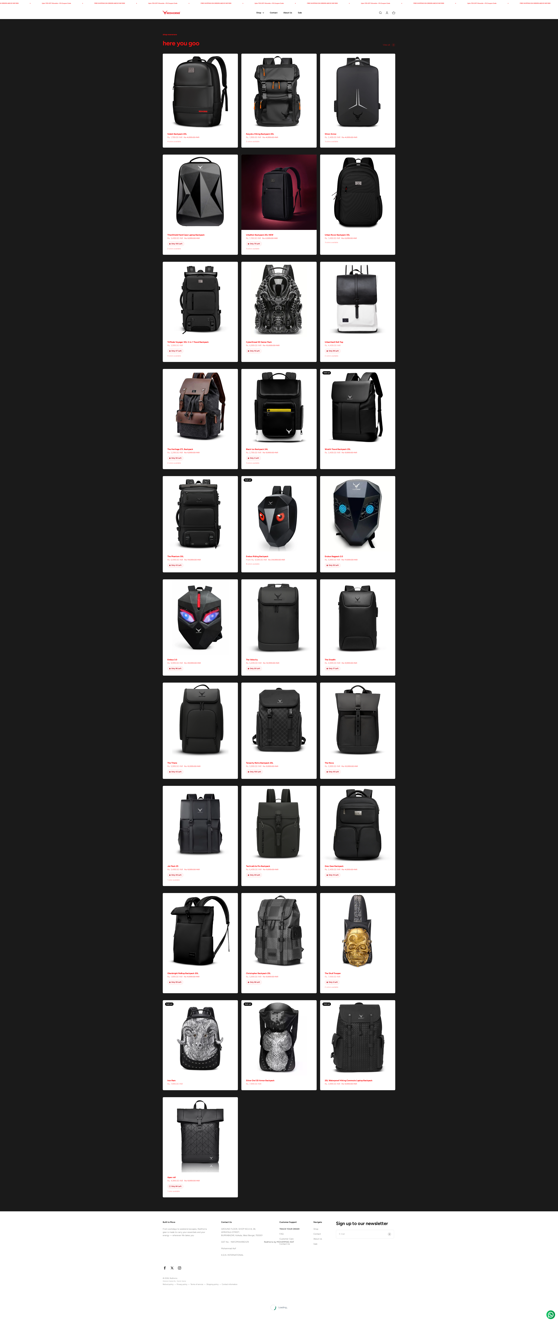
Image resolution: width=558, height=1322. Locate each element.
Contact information (229, 1284)
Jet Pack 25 (172, 866)
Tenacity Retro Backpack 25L (259, 763)
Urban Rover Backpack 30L (337, 235)
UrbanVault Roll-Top (334, 342)
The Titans (172, 763)
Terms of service (197, 1284)
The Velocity (252, 659)
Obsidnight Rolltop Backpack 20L (182, 973)
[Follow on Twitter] (172, 1268)
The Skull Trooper (333, 973)
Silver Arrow (330, 134)
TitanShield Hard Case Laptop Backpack (186, 235)
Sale (300, 12)
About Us (287, 12)
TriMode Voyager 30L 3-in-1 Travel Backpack (188, 342)
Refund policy (168, 1284)
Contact (274, 12)
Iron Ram (171, 1080)
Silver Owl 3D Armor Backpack (260, 1080)
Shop (258, 12)
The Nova (329, 763)
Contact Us (284, 1244)
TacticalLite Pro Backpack (258, 866)
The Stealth (330, 659)
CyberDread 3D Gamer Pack (259, 342)
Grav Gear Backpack (334, 866)
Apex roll (171, 1177)
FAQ (281, 1234)
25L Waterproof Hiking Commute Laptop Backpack (348, 1080)
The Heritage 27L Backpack (180, 449)
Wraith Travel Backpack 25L (338, 449)
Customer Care (286, 1239)
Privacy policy (182, 1284)
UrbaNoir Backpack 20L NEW (259, 235)
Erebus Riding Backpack (257, 556)
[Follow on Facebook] (165, 1268)
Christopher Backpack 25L (258, 973)
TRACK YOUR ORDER (289, 1229)
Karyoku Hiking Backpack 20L (260, 134)
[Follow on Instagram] (179, 1268)
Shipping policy (212, 1284)
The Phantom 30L (175, 556)
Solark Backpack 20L (177, 134)
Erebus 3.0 (172, 659)
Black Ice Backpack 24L (257, 449)
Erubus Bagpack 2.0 (334, 556)
